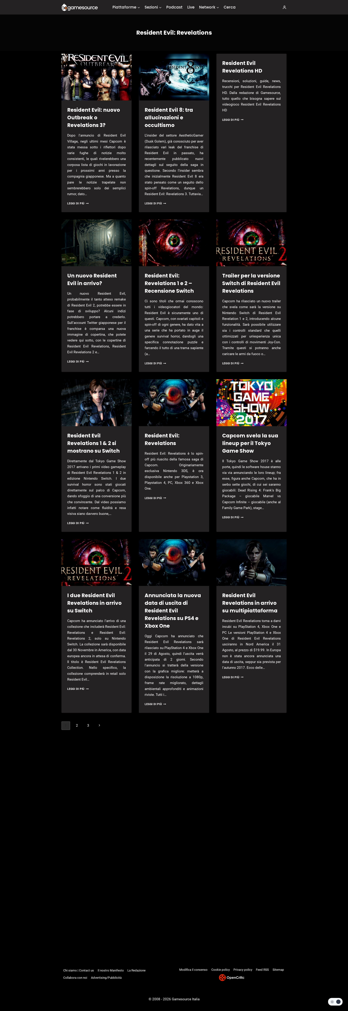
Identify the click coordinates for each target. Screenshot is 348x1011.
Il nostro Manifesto (111, 970)
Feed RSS (262, 969)
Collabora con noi (75, 977)
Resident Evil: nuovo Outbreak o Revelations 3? (93, 117)
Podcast (174, 7)
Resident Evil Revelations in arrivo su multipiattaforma (249, 603)
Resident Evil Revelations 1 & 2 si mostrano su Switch (93, 443)
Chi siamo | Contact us (78, 970)
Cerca (230, 7)
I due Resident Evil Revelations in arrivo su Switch (94, 603)
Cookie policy (220, 969)
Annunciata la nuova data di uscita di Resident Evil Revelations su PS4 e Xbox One (173, 610)
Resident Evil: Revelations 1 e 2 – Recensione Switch (169, 283)
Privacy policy (242, 969)
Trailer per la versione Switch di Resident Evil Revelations (251, 283)
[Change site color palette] (335, 1002)
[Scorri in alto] (336, 995)
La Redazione (136, 970)
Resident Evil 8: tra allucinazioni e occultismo (169, 117)
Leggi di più (78, 203)
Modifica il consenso (193, 969)
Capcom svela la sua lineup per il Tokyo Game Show (250, 443)
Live (190, 7)
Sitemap (278, 969)
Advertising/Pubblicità (106, 977)
